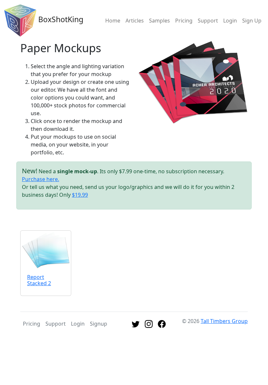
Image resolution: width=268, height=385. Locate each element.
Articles (135, 20)
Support (208, 20)
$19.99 (80, 194)
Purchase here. (40, 179)
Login (230, 20)
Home (112, 20)
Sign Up (251, 20)
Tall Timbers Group (224, 321)
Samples (159, 20)
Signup (98, 323)
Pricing (184, 20)
